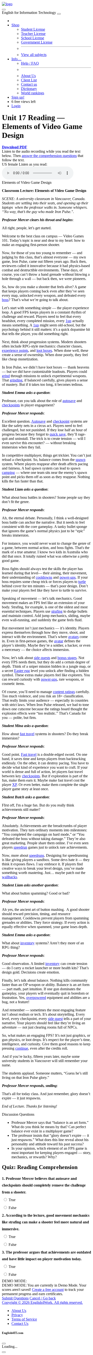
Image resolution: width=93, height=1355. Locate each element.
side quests (42, 658)
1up (68, 321)
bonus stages (67, 658)
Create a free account (48, 1290)
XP (14, 785)
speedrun (20, 847)
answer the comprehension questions (49, 156)
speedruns (36, 855)
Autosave (38, 421)
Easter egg (22, 671)
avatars (73, 637)
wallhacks (9, 877)
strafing (56, 611)
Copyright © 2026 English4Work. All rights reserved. (42, 1302)
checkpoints (11, 405)
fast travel (27, 734)
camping (8, 472)
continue (21, 1048)
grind (6, 376)
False (12, 1208)
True (12, 1200)
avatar (58, 641)
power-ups (68, 577)
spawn (80, 460)
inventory (27, 943)
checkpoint (61, 421)
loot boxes (44, 350)
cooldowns (44, 577)
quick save (58, 434)
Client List (29, 80)
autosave (69, 401)
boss (5, 300)
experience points (15, 350)
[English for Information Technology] (7, 4)
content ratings (64, 692)
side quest (55, 1019)
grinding (16, 380)
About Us (28, 76)
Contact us (29, 84)
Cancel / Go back (43, 1298)
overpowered (36, 998)
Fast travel (28, 754)
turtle (82, 582)
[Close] (59, 14)
